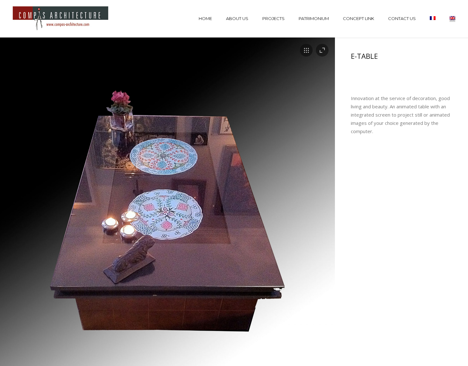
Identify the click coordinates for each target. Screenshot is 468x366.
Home (205, 18)
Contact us (402, 18)
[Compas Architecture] (61, 18)
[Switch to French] (433, 19)
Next (319, 211)
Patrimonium (314, 18)
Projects (273, 18)
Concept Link (358, 18)
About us (237, 18)
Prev (16, 211)
